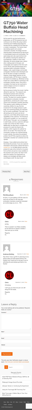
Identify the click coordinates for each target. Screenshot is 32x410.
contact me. (7, 147)
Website (3, 344)
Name (3, 331)
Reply (28, 194)
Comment (4, 312)
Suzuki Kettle (23, 162)
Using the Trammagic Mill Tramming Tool (13, 389)
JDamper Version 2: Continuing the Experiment (15, 386)
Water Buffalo (6, 164)
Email (3, 338)
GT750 (6, 162)
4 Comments (22, 35)
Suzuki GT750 (17, 162)
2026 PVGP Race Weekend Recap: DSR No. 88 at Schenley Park (15, 377)
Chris (6, 35)
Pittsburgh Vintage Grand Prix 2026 (12, 382)
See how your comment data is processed (17, 362)
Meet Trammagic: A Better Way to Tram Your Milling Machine (14, 394)
